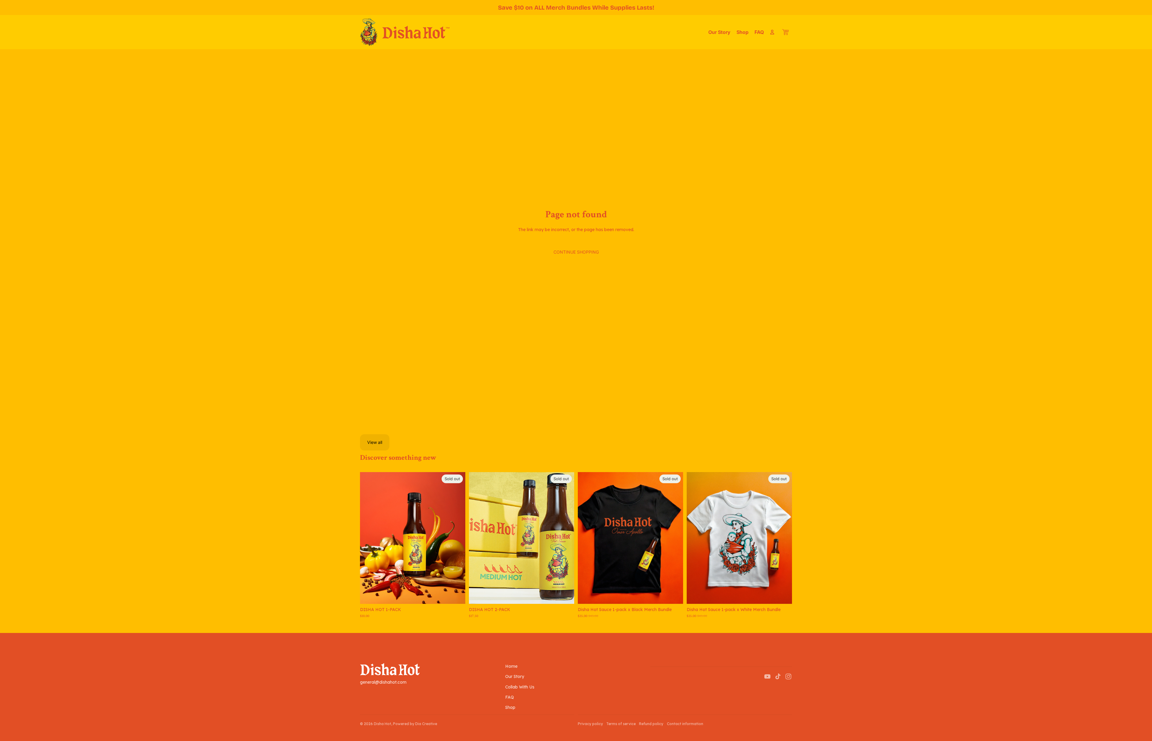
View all (374, 442)
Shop (510, 707)
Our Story (514, 676)
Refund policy (651, 723)
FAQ (509, 697)
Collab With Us (519, 687)
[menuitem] (719, 32)
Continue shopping (576, 252)
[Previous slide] (369, 538)
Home (511, 666)
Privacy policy (590, 723)
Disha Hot (382, 723)
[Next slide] (456, 538)
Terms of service (621, 723)
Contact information (685, 723)
